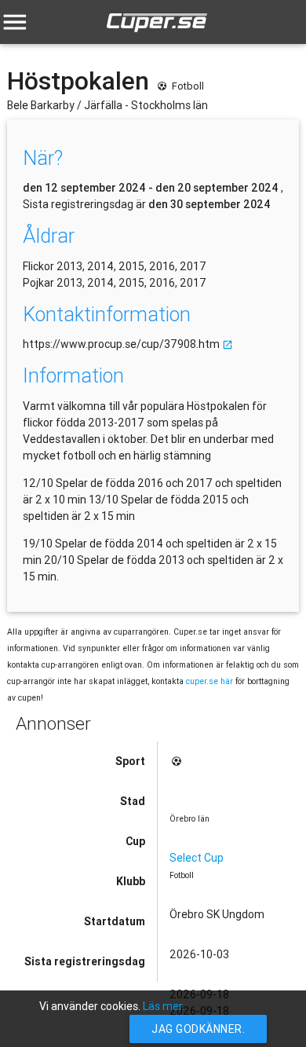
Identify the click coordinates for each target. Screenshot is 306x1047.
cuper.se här (209, 680)
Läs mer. (163, 1006)
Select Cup (196, 858)
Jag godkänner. (198, 1029)
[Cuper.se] (157, 35)
